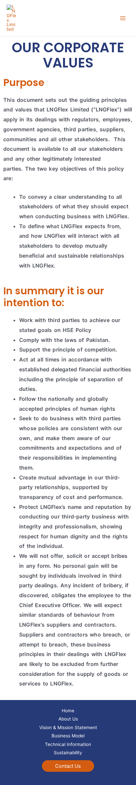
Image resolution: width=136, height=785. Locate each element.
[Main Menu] (123, 18)
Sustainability (68, 752)
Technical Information (68, 744)
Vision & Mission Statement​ (68, 727)
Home (68, 710)
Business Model (68, 735)
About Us (68, 719)
